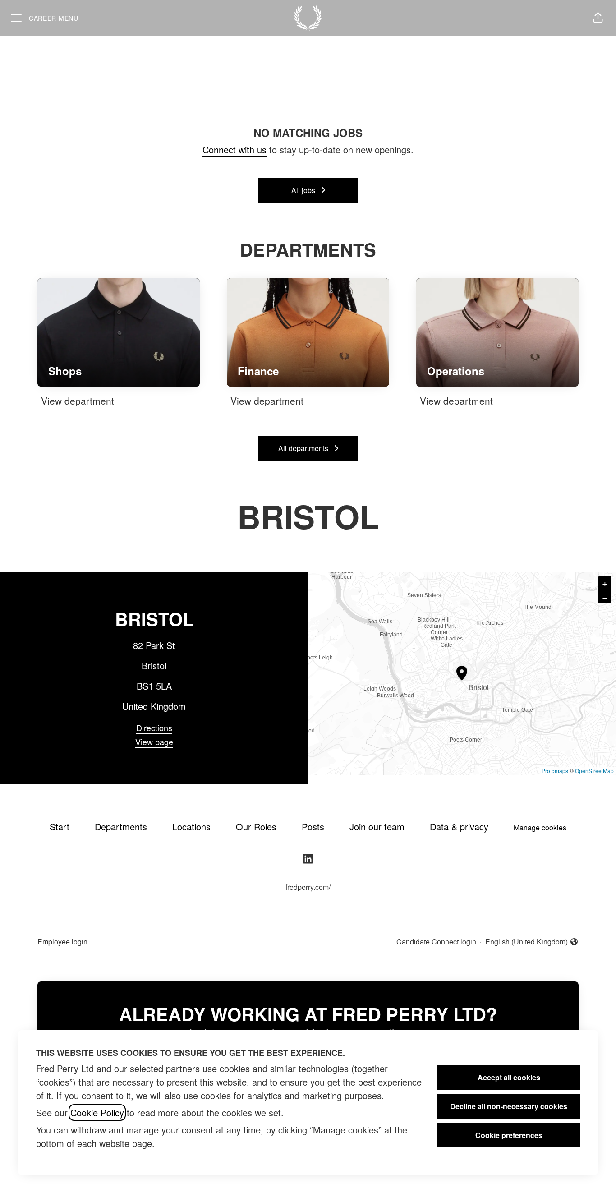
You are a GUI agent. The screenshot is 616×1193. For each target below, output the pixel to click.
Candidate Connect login (436, 941)
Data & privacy (459, 826)
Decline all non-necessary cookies (508, 1106)
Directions (154, 727)
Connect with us (234, 149)
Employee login (62, 941)
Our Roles (256, 826)
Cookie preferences (508, 1135)
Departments (121, 826)
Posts (313, 826)
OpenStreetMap (594, 770)
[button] (598, 18)
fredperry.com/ (308, 887)
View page (154, 741)
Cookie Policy (97, 1112)
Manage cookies (540, 827)
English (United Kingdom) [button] (526, 941)
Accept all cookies (509, 1077)
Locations (191, 826)
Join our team (377, 826)
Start (59, 826)
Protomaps (555, 770)
